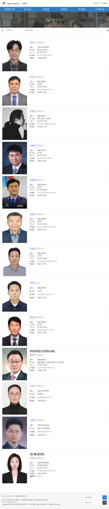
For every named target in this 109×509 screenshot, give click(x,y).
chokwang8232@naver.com (47, 261)
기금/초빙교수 (29, 30)
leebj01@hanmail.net (44, 158)
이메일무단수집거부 (20, 496)
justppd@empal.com (44, 397)
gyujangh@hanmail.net (45, 330)
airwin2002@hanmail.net (46, 192)
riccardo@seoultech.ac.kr (46, 368)
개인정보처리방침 (7, 496)
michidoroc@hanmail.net (46, 124)
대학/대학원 (88, 497)
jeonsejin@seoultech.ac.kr (46, 471)
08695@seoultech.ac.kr (45, 294)
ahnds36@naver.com (44, 89)
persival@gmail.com (44, 432)
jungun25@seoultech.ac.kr (46, 227)
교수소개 (9, 30)
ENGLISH (97, 3)
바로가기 (40, 476)
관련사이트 (88, 502)
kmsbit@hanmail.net (44, 55)
